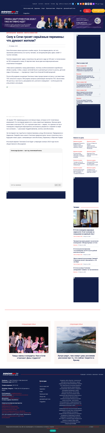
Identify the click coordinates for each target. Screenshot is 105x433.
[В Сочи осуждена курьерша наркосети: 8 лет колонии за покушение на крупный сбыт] (86, 218)
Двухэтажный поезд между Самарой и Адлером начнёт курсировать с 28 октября (85, 93)
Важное (20, 32)
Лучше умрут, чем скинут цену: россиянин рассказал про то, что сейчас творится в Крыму (76, 358)
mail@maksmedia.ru (7, 404)
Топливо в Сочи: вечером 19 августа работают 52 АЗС (92, 171)
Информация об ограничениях (10, 406)
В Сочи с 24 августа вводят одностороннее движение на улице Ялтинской (92, 146)
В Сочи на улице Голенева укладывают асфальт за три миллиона (85, 102)
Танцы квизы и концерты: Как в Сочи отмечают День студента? (28, 357)
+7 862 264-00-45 (23, 380)
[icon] (73, 3)
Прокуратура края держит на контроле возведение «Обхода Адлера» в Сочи (85, 77)
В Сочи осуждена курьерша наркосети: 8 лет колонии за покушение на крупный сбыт (85, 69)
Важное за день (77, 141)
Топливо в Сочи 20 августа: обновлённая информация (79, 163)
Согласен (53, 430)
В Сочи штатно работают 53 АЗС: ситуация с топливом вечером (78, 155)
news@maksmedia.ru (16, 393)
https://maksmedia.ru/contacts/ (20, 395)
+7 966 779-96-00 (13, 380)
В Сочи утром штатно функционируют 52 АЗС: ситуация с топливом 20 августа (78, 171)
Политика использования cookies (10, 408)
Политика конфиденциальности (10, 416)
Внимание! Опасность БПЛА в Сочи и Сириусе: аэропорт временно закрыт (79, 145)
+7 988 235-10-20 (18, 388)
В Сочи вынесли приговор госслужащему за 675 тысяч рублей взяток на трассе (85, 85)
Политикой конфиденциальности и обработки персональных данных (71, 426)
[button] (57, 4)
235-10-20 (15, 385)
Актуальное (11, 32)
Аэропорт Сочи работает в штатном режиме (92, 155)
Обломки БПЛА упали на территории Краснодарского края (92, 163)
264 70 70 (14, 382)
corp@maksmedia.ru (14, 398)
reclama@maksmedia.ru (8, 396)
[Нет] (103, 429)
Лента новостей (30, 32)
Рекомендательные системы (9, 409)
